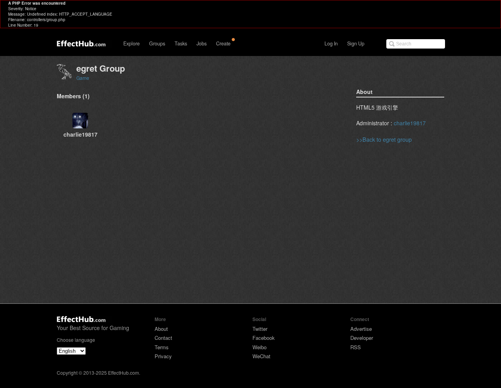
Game (82, 77)
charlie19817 (410, 123)
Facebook (263, 337)
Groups (157, 43)
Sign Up (355, 43)
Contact (163, 337)
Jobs (201, 43)
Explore (131, 43)
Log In (331, 43)
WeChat (261, 356)
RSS (355, 347)
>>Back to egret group (384, 139)
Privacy (163, 356)
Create (223, 43)
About (161, 328)
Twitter (259, 328)
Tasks (181, 43)
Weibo (259, 347)
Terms (162, 347)
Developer (361, 337)
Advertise (361, 328)
